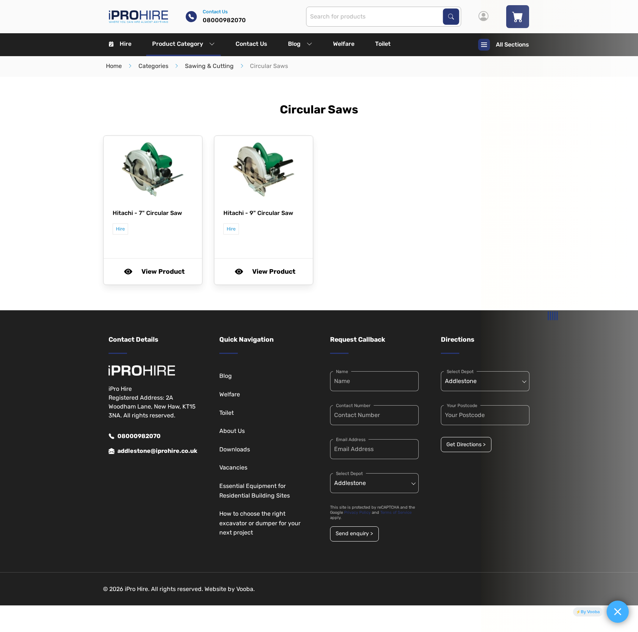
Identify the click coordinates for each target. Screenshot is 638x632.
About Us (232, 430)
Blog (294, 43)
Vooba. (245, 588)
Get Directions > (466, 444)
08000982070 (139, 436)
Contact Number (353, 405)
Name (342, 371)
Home (114, 65)
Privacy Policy (357, 512)
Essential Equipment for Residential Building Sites (254, 490)
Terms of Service (396, 512)
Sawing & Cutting (209, 65)
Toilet (383, 43)
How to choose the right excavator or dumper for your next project (260, 523)
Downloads (234, 449)
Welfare (343, 43)
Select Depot (349, 473)
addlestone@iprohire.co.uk (157, 450)
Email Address (351, 439)
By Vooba (590, 611)
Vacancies (233, 467)
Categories (153, 65)
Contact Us (251, 43)
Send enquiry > (354, 533)
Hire (125, 43)
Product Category (177, 43)
